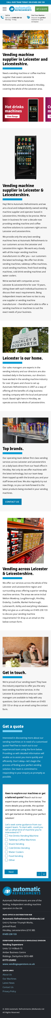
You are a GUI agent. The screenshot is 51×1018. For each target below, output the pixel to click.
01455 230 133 (38, 2)
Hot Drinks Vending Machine (23, 835)
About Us (7, 974)
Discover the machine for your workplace (38, 20)
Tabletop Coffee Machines (22, 839)
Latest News (9, 982)
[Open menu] (5, 9)
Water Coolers (16, 851)
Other (12, 859)
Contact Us (12, 501)
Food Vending (16, 855)
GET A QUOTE (41, 9)
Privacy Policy (9, 991)
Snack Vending (16, 843)
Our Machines (9, 978)
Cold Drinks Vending (19, 847)
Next (11, 871)
